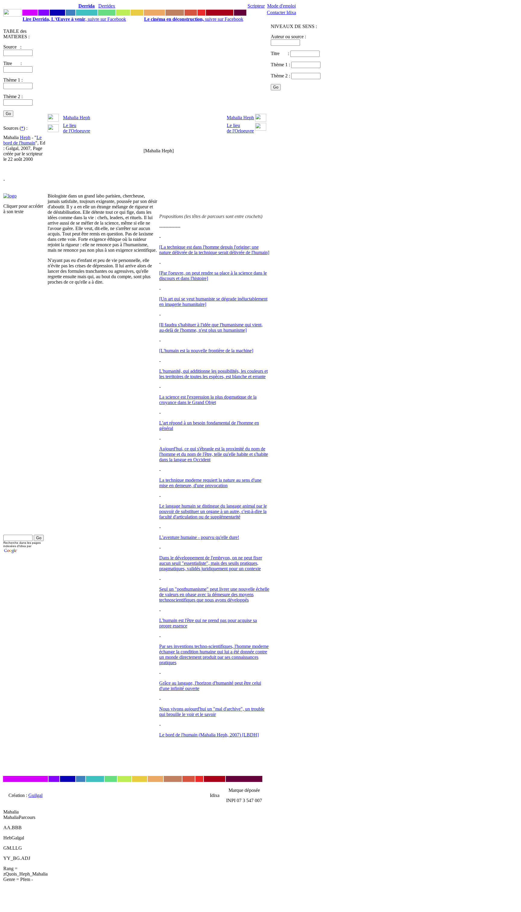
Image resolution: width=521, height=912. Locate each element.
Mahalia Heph (76, 117)
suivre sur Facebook (193, 19)
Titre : (280, 53)
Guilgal (35, 795)
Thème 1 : (13, 79)
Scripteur (256, 5)
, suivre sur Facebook (74, 19)
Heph (25, 137)
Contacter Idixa (281, 12)
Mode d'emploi (281, 5)
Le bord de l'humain (22, 140)
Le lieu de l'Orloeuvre (76, 128)
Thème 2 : (13, 96)
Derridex (106, 5)
